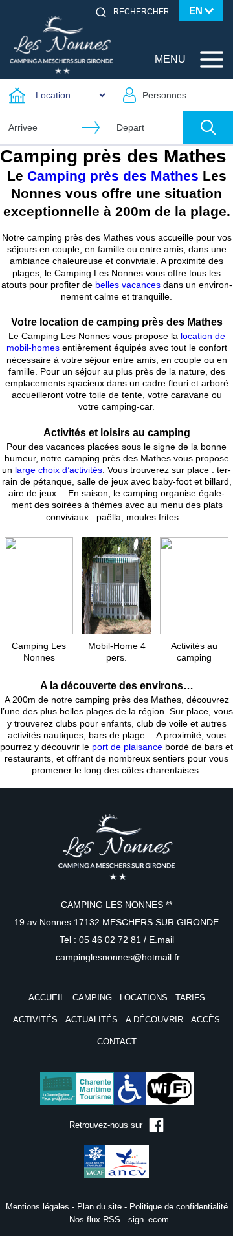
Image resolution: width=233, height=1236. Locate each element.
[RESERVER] (208, 127)
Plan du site (99, 1206)
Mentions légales (37, 1206)
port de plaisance (127, 747)
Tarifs (190, 997)
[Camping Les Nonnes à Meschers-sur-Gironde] (61, 44)
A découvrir (154, 1019)
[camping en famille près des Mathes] (39, 585)
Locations (144, 997)
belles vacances (128, 285)
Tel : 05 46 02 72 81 (102, 939)
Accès (205, 1019)
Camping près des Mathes (113, 175)
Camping (92, 997)
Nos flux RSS (94, 1219)
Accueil (46, 997)
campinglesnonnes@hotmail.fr (118, 957)
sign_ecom (148, 1219)
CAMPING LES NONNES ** (116, 904)
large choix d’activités (58, 470)
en (196, 10)
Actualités (91, 1019)
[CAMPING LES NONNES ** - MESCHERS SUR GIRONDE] (116, 855)
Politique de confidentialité (178, 1206)
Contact (117, 1041)
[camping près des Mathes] (116, 585)
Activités (35, 1019)
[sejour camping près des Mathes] (194, 585)
